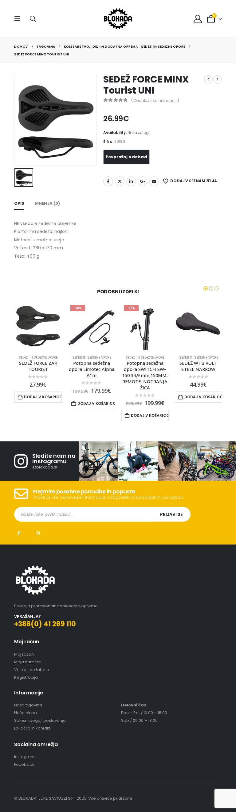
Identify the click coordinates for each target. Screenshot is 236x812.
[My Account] (198, 19)
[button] (19, 19)
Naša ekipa (25, 713)
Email (154, 181)
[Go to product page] (38, 326)
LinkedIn (131, 181)
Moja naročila (27, 662)
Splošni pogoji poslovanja (40, 720)
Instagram (37, 533)
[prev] (208, 79)
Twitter (119, 181)
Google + (143, 181)
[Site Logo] (118, 19)
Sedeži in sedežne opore (38, 357)
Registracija (26, 677)
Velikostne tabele (31, 670)
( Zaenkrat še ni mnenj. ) (155, 100)
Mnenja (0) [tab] (47, 203)
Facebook (108, 181)
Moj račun (24, 654)
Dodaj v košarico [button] (43, 397)
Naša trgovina (28, 705)
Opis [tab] (19, 203)
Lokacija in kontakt (32, 728)
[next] (217, 79)
